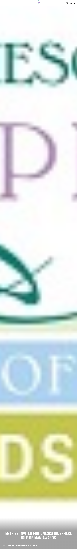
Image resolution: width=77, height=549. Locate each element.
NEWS (4, 545)
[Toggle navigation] (74, 3)
